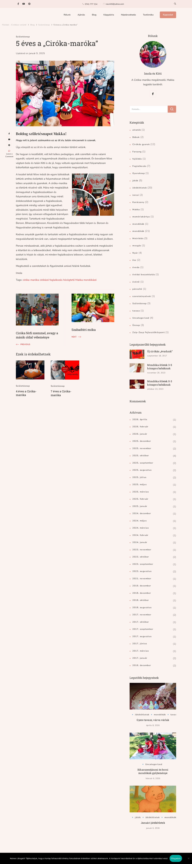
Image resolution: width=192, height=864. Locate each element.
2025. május (139, 484)
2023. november (141, 549)
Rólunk (67, 14)
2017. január (139, 658)
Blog (94, 14)
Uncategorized (140, 318)
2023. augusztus (142, 571)
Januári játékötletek (153, 822)
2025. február (140, 499)
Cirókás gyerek (141, 144)
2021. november (141, 578)
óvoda (135, 267)
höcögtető (69, 280)
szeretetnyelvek (141, 296)
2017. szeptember (142, 629)
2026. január (139, 433)
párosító (137, 289)
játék (135, 180)
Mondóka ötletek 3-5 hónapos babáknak (159, 366)
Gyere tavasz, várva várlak (153, 720)
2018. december (141, 593)
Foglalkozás (139, 166)
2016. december (141, 665)
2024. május (139, 520)
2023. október (140, 556)
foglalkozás (56, 280)
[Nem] (188, 860)
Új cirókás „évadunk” (160, 351)
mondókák (138, 224)
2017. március (140, 650)
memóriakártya (141, 216)
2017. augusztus (142, 636)
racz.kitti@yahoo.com (115, 4)
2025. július (139, 477)
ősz (134, 260)
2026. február (140, 426)
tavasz (136, 310)
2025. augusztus (142, 470)
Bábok (136, 137)
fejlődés (137, 158)
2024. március (140, 527)
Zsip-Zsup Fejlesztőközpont (148, 332)
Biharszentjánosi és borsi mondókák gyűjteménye (152, 771)
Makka (79, 280)
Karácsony (138, 202)
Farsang (137, 151)
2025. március (140, 491)
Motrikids (138, 238)
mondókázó (90, 280)
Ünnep (136, 325)
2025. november (141, 448)
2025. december (141, 441)
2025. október (140, 455)
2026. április (139, 419)
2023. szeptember (142, 564)
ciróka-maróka (31, 280)
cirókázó (44, 280)
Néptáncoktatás (128, 14)
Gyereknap (138, 173)
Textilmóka (148, 14)
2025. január (139, 506)
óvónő (136, 281)
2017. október (140, 622)
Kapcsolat (168, 14)
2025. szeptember (142, 462)
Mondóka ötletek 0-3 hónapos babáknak (159, 383)
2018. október (140, 600)
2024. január (139, 542)
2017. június (139, 643)
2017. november (141, 614)
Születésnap (23, 37)
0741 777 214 (91, 4)
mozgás (136, 245)
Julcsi (135, 195)
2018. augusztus (142, 607)
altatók (136, 129)
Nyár (135, 252)
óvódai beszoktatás (143, 274)
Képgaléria (108, 14)
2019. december (141, 585)
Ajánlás (81, 14)
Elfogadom (175, 858)
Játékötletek (139, 187)
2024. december (141, 513)
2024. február (140, 535)
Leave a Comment (9, 155)
